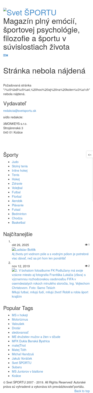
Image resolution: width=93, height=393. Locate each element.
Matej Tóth (19, 349)
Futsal (16, 209)
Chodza (17, 218)
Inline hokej (19, 170)
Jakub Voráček (22, 358)
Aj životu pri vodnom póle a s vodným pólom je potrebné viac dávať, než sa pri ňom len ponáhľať (50, 256)
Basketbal (18, 222)
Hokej (16, 179)
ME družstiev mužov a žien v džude (36, 336)
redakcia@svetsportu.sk (19, 110)
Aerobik (17, 201)
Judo (15, 162)
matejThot (19, 345)
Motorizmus (20, 319)
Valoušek (18, 323)
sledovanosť (20, 332)
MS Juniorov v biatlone (27, 371)
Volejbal (17, 188)
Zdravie (17, 183)
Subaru (17, 367)
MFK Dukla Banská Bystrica (31, 341)
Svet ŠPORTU (21, 362)
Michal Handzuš (23, 354)
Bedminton (19, 214)
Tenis (15, 175)
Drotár (16, 328)
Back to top (82, 391)
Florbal (16, 196)
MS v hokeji (20, 315)
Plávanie (18, 205)
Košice (16, 375)
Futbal (16, 192)
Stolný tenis (20, 166)
